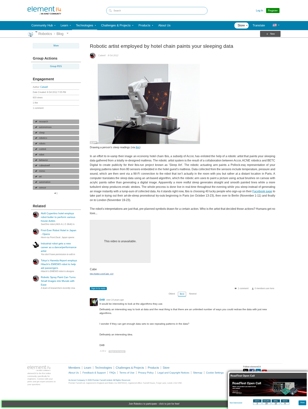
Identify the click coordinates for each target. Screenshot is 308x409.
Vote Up (100, 351)
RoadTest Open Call (242, 375)
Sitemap (197, 372)
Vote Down (105, 351)
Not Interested (236, 403)
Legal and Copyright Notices (173, 372)
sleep (42, 132)
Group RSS (56, 66)
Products (153, 367)
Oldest (172, 294)
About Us (73, 372)
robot (41, 154)
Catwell (44, 87)
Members (74, 367)
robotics (43, 138)
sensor (42, 187)
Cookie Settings (215, 372)
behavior (43, 160)
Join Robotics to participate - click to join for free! (154, 404)
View (302, 402)
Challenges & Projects (130, 367)
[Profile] (275, 25)
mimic (42, 171)
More (36, 31)
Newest (192, 294)
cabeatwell (44, 165)
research (43, 121)
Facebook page (262, 191)
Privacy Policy (146, 372)
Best (182, 294)
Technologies (103, 367)
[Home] (44, 10)
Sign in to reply (98, 288)
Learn (87, 367)
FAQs (112, 372)
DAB (102, 299)
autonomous (45, 127)
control (42, 149)
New (272, 34)
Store (166, 367)
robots (42, 143)
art (40, 176)
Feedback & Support (94, 372)
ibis (138, 147)
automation (44, 182)
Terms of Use (126, 372)
